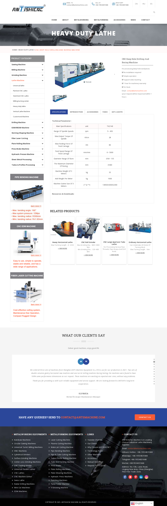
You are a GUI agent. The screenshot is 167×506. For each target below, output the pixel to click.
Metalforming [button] (101, 20)
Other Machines (94, 454)
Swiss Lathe (19, 480)
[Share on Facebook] (124, 477)
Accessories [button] (119, 20)
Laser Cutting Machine (60, 440)
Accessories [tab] (92, 112)
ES (151, 3)
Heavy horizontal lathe (62, 242)
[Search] (154, 12)
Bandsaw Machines (22, 440)
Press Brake (56, 465)
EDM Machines (20, 491)
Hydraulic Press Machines (62, 476)
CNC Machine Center (23, 476)
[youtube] (129, 477)
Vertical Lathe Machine (21, 112)
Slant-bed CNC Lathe (21, 96)
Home (54, 20)
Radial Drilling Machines (24, 484)
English (139, 503)
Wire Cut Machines (22, 487)
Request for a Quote (97, 465)
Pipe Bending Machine (60, 451)
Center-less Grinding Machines (27, 462)
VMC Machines (20, 451)
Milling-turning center (21, 101)
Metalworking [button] (81, 20)
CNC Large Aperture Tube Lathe (114, 243)
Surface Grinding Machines (25, 458)
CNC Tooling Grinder (23, 465)
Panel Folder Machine (60, 484)
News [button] (133, 20)
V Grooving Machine (59, 487)
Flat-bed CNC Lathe (20, 91)
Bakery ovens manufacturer (109, 502)
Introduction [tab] (76, 112)
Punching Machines (59, 480)
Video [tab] (105, 112)
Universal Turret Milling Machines (28, 447)
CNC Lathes (19, 473)
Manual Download (95, 462)
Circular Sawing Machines (25, 443)
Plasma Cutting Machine (61, 443)
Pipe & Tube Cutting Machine (63, 454)
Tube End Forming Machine (62, 462)
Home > (15, 50)
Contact (145, 20)
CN (136, 3)
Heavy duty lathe (19, 106)
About (65, 20)
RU (144, 3)
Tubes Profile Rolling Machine (63, 458)
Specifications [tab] (59, 112)
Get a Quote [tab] (117, 112)
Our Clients (92, 443)
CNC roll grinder (88, 242)
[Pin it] (135, 477)
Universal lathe (18, 86)
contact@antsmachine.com (137, 91)
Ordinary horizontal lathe (140, 242)
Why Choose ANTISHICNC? (99, 447)
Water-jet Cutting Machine (62, 447)
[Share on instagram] (146, 477)
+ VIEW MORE (62, 248)
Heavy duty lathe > (27, 50)
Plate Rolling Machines (60, 469)
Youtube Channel (95, 440)
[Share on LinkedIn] (140, 477)
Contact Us (145, 417)
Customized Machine (21, 117)
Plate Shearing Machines (61, 473)
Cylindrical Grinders (22, 454)
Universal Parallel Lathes (24, 469)
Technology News (95, 451)
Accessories (93, 458)
